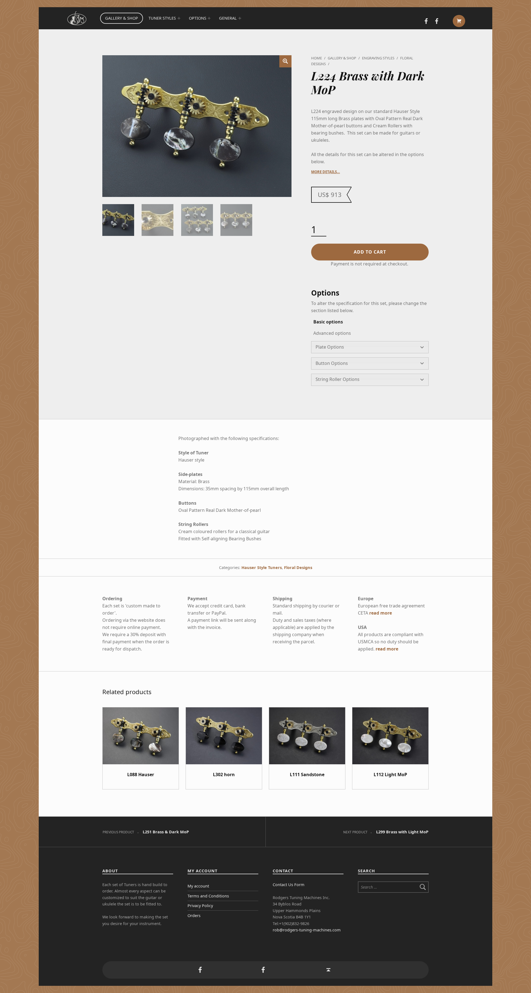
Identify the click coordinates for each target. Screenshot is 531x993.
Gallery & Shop (121, 18)
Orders (194, 915)
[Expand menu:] (179, 18)
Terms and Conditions (208, 896)
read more (380, 613)
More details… (325, 171)
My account (198, 886)
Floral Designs (298, 567)
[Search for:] (393, 887)
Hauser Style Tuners (261, 567)
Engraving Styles (378, 58)
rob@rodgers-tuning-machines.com (307, 930)
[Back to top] (328, 970)
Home (316, 58)
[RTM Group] (426, 22)
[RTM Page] (437, 22)
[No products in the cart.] (459, 21)
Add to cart (370, 252)
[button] (285, 61)
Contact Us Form (288, 884)
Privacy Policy (200, 905)
